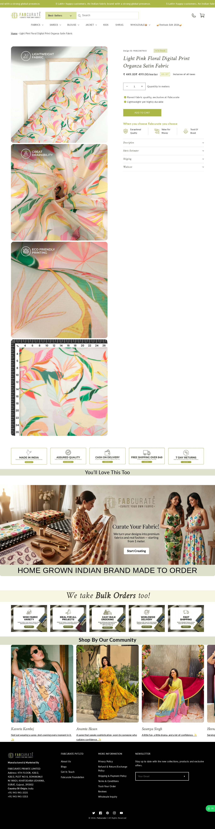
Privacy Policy (105, 761)
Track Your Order (107, 786)
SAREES (54, 24)
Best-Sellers (55, 15)
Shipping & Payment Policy (112, 776)
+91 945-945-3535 (18, 792)
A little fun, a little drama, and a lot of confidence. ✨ (169, 734)
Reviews (102, 791)
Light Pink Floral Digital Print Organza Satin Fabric (46, 33)
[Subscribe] (184, 776)
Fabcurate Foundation (72, 777)
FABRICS (35, 24)
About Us (66, 761)
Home (14, 33)
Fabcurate (101, 818)
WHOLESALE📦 (138, 24)
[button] (202, 15)
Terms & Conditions (108, 781)
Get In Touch (67, 771)
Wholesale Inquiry (107, 796)
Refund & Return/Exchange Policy (112, 768)
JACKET (90, 24)
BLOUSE (71, 24)
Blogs (64, 766)
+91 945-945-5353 (18, 796)
